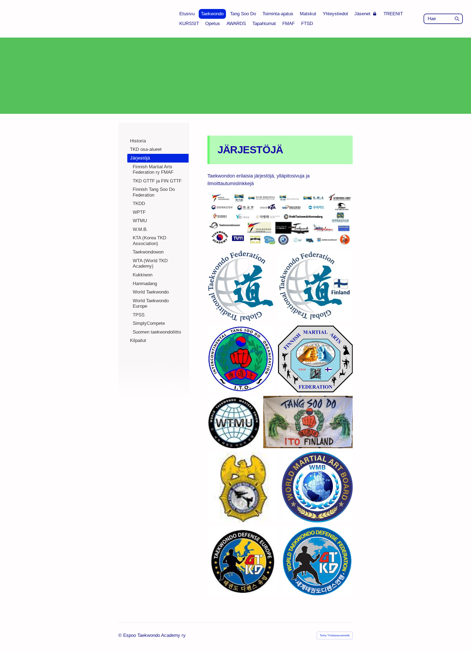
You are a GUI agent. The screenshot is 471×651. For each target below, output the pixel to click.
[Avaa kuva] (240, 286)
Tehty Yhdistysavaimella (335, 635)
